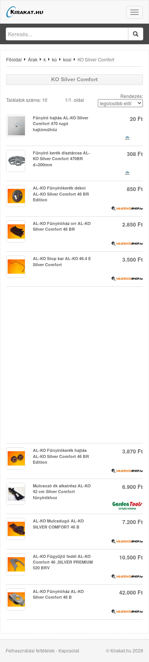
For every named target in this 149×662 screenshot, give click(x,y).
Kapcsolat (68, 650)
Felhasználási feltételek (30, 650)
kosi (67, 59)
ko (54, 59)
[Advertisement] (74, 365)
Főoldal (14, 59)
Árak (32, 59)
